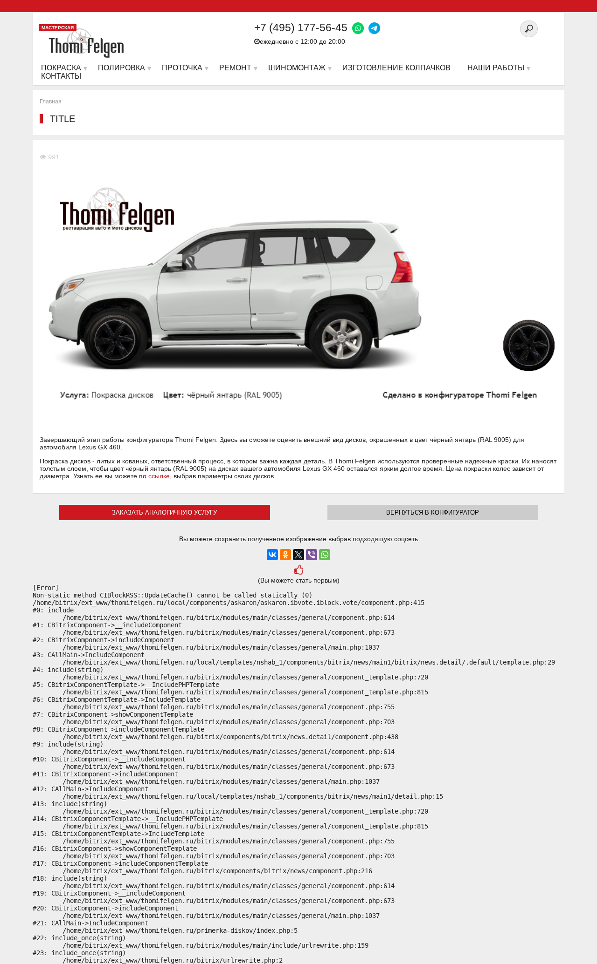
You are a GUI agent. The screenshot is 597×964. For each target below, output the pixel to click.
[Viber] (311, 554)
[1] (298, 571)
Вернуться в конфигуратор (432, 512)
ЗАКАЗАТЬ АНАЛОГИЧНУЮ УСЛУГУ (164, 512)
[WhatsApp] (324, 554)
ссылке (159, 476)
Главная (51, 101)
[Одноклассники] (285, 554)
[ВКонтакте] (272, 554)
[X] (298, 554)
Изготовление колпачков (396, 68)
